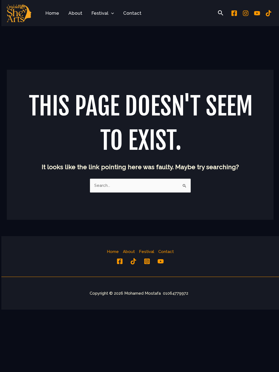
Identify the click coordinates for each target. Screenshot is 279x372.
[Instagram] (246, 13)
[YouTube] (160, 261)
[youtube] (257, 13)
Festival (100, 13)
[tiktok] (268, 13)
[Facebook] (234, 13)
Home (52, 13)
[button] (111, 13)
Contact (132, 13)
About (75, 13)
